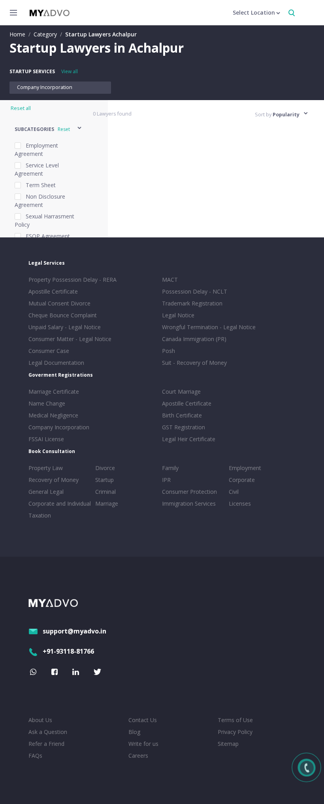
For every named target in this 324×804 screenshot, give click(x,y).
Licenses (240, 503)
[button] (49, 129)
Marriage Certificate (53, 391)
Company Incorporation (44, 87)
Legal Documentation (56, 362)
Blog (134, 732)
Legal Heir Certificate (188, 439)
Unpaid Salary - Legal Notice (64, 327)
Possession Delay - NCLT (194, 291)
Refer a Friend (46, 743)
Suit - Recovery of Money (194, 362)
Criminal (105, 491)
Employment (245, 468)
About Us (40, 720)
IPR (166, 480)
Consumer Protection (189, 491)
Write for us (143, 743)
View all (69, 71)
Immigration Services (189, 503)
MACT (170, 279)
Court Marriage (181, 391)
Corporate (242, 480)
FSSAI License (46, 439)
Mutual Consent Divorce (59, 303)
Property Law (45, 468)
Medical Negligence (53, 415)
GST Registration (183, 427)
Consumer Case (48, 351)
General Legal (46, 491)
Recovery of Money (53, 480)
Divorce (105, 468)
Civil (234, 491)
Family (170, 468)
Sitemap (228, 743)
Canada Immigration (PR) (194, 339)
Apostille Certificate (53, 291)
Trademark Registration (192, 303)
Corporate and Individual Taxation (59, 509)
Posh (168, 351)
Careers (138, 755)
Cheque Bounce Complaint (62, 315)
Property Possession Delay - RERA (72, 279)
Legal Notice (178, 315)
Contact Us (142, 720)
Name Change (46, 403)
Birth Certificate (182, 415)
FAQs (35, 755)
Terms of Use (235, 720)
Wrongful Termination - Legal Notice (209, 327)
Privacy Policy (235, 732)
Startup (104, 480)
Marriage (106, 503)
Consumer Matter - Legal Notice (69, 339)
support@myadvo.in (74, 631)
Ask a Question (47, 732)
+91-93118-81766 (68, 651)
